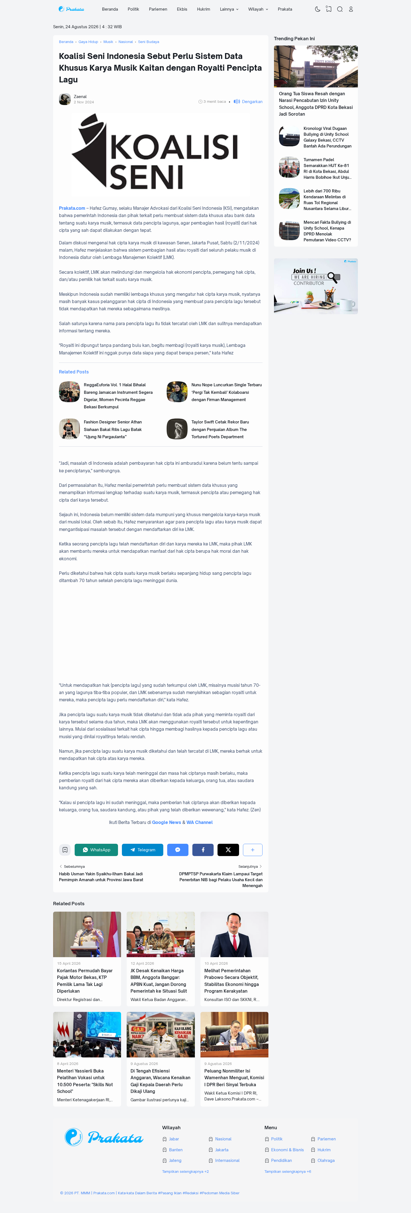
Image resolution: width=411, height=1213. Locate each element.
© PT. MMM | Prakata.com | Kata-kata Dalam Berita (108, 1193)
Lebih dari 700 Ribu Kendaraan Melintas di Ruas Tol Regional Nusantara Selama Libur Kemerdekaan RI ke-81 (326, 203)
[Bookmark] (65, 851)
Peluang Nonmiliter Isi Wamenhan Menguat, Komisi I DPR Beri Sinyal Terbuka (234, 1077)
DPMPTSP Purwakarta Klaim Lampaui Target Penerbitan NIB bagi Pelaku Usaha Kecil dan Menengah (221, 879)
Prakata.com (72, 208)
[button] (246, 101)
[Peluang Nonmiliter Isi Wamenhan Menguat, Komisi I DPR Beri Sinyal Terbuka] (234, 1056)
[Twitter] (228, 850)
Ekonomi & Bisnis (287, 1149)
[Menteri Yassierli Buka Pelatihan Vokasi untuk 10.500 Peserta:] (87, 1056)
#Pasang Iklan (169, 1193)
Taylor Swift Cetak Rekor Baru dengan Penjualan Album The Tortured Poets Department (220, 429)
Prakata (285, 9)
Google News (166, 822)
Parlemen (158, 9)
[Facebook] (203, 850)
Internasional (227, 1160)
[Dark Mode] (318, 9)
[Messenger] (177, 850)
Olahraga (326, 1160)
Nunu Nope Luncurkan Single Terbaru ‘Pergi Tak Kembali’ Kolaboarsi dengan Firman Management (227, 392)
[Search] (340, 9)
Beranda (110, 9)
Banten (176, 1149)
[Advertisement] (166, 629)
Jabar (174, 1138)
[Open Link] (351, 9)
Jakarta (221, 1149)
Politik (133, 9)
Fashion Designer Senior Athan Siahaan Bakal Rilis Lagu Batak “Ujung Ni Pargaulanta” (113, 429)
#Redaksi (191, 1193)
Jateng (175, 1160)
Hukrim (203, 9)
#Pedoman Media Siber (220, 1193)
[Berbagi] (253, 850)
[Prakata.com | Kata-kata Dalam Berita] (71, 9)
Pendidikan (281, 1160)
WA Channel (199, 822)
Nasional (223, 1138)
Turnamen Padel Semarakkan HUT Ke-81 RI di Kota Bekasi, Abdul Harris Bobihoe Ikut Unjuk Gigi (327, 171)
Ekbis (182, 9)
